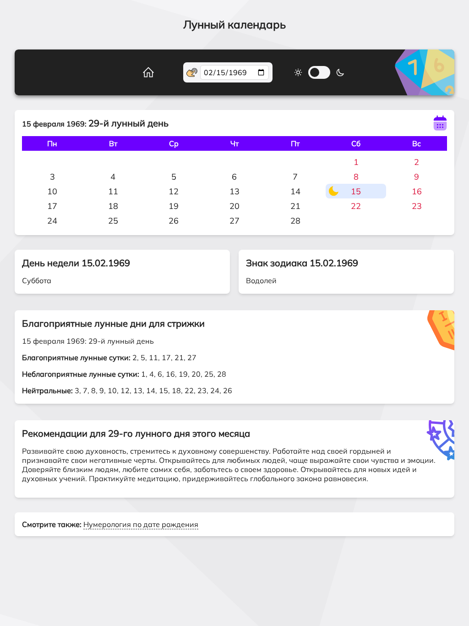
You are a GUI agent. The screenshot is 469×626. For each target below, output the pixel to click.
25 (113, 220)
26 (174, 220)
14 (295, 191)
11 (113, 191)
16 (417, 191)
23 (417, 206)
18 (113, 206)
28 (295, 220)
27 (234, 220)
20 (234, 206)
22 (356, 206)
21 (295, 206)
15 (356, 191)
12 (174, 191)
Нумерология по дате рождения (140, 524)
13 (234, 191)
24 (52, 220)
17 (52, 206)
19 (174, 206)
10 (52, 191)
